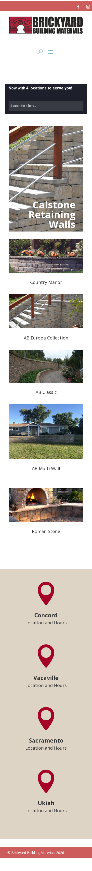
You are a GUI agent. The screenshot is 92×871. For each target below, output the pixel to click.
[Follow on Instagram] (88, 6)
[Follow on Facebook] (78, 6)
